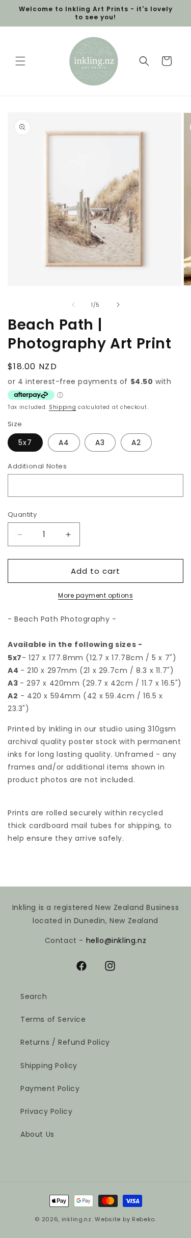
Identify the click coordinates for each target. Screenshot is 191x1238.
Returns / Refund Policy (65, 1042)
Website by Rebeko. (125, 1219)
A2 (136, 442)
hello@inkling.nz (116, 940)
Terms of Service (53, 1019)
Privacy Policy (46, 1111)
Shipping (62, 407)
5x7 (25, 442)
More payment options (95, 595)
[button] (20, 61)
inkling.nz (77, 1219)
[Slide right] (118, 304)
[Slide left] (73, 304)
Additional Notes (37, 466)
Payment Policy (49, 1088)
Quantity (22, 514)
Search (33, 996)
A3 (100, 442)
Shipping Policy (48, 1065)
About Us (37, 1134)
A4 (64, 442)
